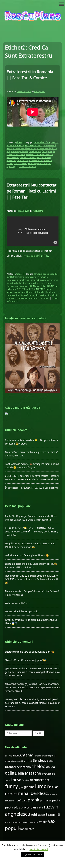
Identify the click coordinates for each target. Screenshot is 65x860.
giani (21, 787)
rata (40, 807)
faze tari (26, 780)
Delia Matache (28, 773)
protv (56, 800)
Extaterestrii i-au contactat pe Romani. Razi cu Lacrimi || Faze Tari (31, 191)
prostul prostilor (22, 292)
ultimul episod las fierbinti (26, 822)
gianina (29, 787)
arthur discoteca (12, 761)
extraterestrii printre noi (18, 280)
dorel (7, 780)
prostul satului (37, 292)
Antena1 (26, 754)
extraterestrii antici (33, 145)
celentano (24, 767)
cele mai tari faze (42, 142)
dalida (50, 767)
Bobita (50, 760)
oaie (24, 800)
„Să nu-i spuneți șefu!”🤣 (33, 660)
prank (33, 800)
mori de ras (22, 160)
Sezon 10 (53, 814)
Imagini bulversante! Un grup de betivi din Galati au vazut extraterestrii (31, 154)
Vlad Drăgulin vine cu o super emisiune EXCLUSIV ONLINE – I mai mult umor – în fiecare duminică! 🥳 (31, 579)
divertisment (48, 773)
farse (16, 779)
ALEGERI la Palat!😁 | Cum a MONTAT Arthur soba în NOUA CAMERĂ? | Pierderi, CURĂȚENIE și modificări (31, 531)
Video (19, 142)
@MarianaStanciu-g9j (16, 668)
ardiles (38, 755)
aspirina (26, 760)
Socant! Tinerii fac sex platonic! (21, 611)
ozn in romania (36, 160)
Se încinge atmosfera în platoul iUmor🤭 (27, 555)
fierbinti (36, 780)
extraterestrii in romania (24, 148)
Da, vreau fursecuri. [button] (32, 854)
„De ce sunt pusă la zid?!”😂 (39, 651)
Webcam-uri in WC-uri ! (17, 603)
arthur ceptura (49, 755)
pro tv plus (28, 807)
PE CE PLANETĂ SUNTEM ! (31, 289)
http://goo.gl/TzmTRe (36, 255)
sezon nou (9, 822)
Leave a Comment (27, 166)
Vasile (43, 822)
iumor (41, 786)
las (51, 787)
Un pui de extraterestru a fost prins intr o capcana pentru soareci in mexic (32, 297)
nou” (18, 800)
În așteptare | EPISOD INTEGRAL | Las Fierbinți (31, 487)
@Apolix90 (10, 660)
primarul (45, 800)
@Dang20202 (12, 699)
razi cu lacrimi (20, 163)
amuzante (12, 755)
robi (34, 815)
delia (9, 773)
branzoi (10, 767)
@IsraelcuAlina (13, 651)
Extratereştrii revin (19, 151)
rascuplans (39, 91)
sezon (41, 815)
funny (44, 151)
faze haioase (35, 151)
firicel (46, 780)
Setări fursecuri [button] (39, 849)
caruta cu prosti (41, 274)
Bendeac (39, 760)
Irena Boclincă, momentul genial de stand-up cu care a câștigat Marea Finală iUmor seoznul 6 (32, 672)
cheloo (39, 766)
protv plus (12, 807)
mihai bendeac (33, 793)
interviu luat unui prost (30, 157)
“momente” (27, 829)
